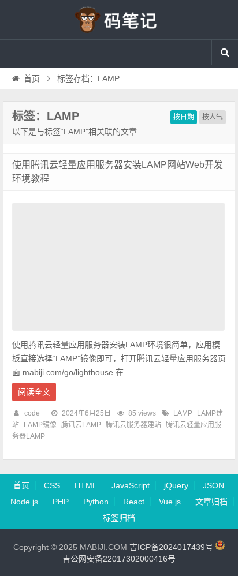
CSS (52, 485)
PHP (61, 501)
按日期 (183, 117)
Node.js (24, 501)
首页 (32, 78)
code (32, 413)
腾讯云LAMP (81, 425)
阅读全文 (34, 392)
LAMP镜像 (40, 425)
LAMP (182, 413)
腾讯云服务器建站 (133, 425)
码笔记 (119, 19)
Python (96, 501)
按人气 (212, 117)
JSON (213, 485)
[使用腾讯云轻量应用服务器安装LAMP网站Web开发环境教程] (118, 333)
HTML (86, 485)
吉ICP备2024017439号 (171, 547)
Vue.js (170, 501)
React (133, 501)
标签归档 (119, 517)
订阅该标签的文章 (37, 125)
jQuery (176, 485)
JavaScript (130, 485)
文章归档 (211, 501)
